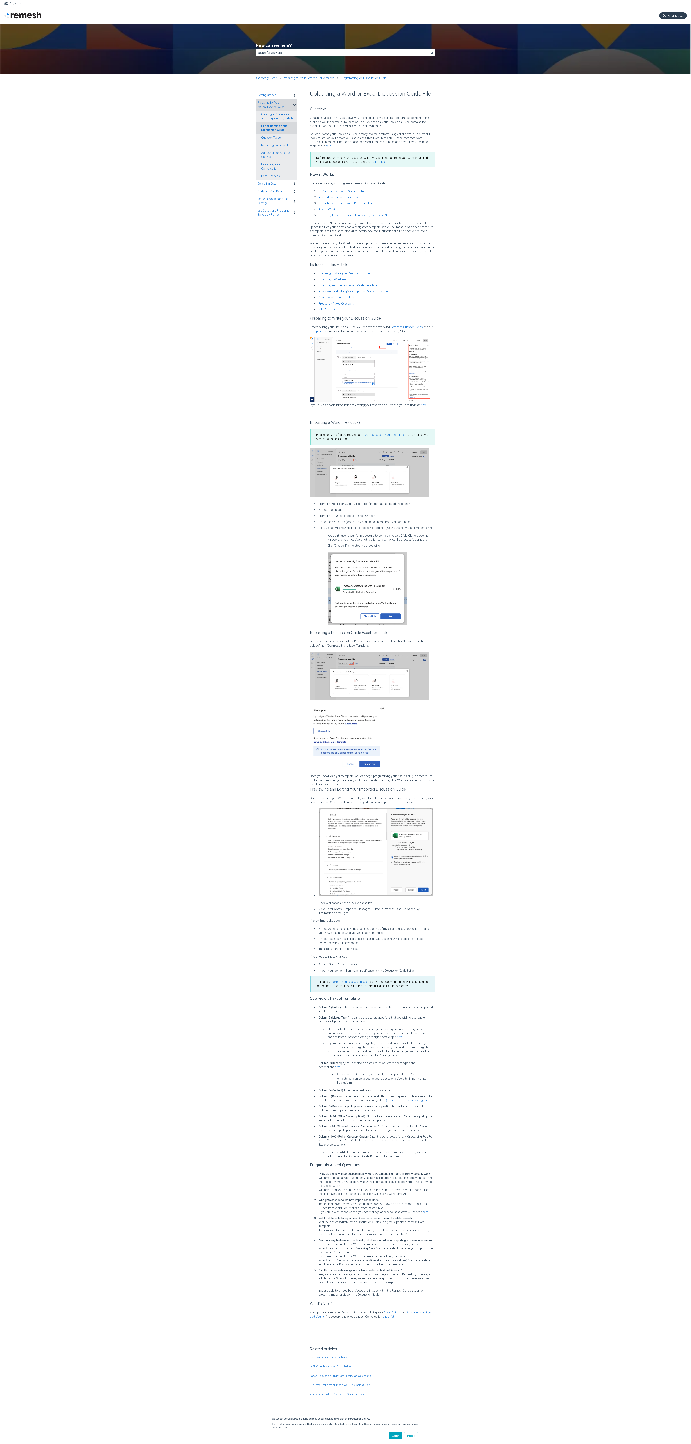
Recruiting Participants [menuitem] (275, 145)
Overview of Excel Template (336, 297)
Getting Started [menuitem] (266, 95)
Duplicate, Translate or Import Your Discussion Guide (340, 1385)
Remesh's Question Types (406, 327)
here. (426, 1212)
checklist (388, 1316)
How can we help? (274, 45)
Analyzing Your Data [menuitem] (269, 191)
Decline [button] (411, 1435)
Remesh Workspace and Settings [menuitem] (272, 201)
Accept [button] (395, 1435)
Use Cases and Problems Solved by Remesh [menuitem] (273, 212)
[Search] (432, 52)
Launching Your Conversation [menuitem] (270, 166)
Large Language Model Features (384, 434)
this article (379, 161)
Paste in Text (327, 209)
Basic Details (392, 1312)
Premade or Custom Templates (338, 197)
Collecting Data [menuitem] (266, 183)
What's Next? (327, 309)
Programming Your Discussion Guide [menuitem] (274, 128)
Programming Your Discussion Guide (363, 78)
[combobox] (342, 52)
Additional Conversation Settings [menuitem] (276, 154)
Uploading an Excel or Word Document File (345, 203)
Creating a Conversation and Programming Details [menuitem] (277, 116)
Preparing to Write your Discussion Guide (344, 273)
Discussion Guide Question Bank (328, 1357)
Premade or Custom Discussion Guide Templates (338, 1394)
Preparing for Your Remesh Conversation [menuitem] (271, 104)
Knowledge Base (266, 78)
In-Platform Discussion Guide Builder (341, 191)
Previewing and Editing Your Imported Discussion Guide (353, 291)
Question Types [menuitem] (271, 137)
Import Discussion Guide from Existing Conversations (340, 1375)
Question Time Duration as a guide (406, 1100)
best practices (319, 331)
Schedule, (412, 1312)
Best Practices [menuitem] (270, 176)
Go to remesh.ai (673, 15)
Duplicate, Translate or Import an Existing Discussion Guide (355, 215)
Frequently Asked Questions (336, 303)
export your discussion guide (351, 981)
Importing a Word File (332, 279)
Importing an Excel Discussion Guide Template (348, 285)
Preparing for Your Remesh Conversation (308, 78)
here (328, 146)
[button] (294, 95)
